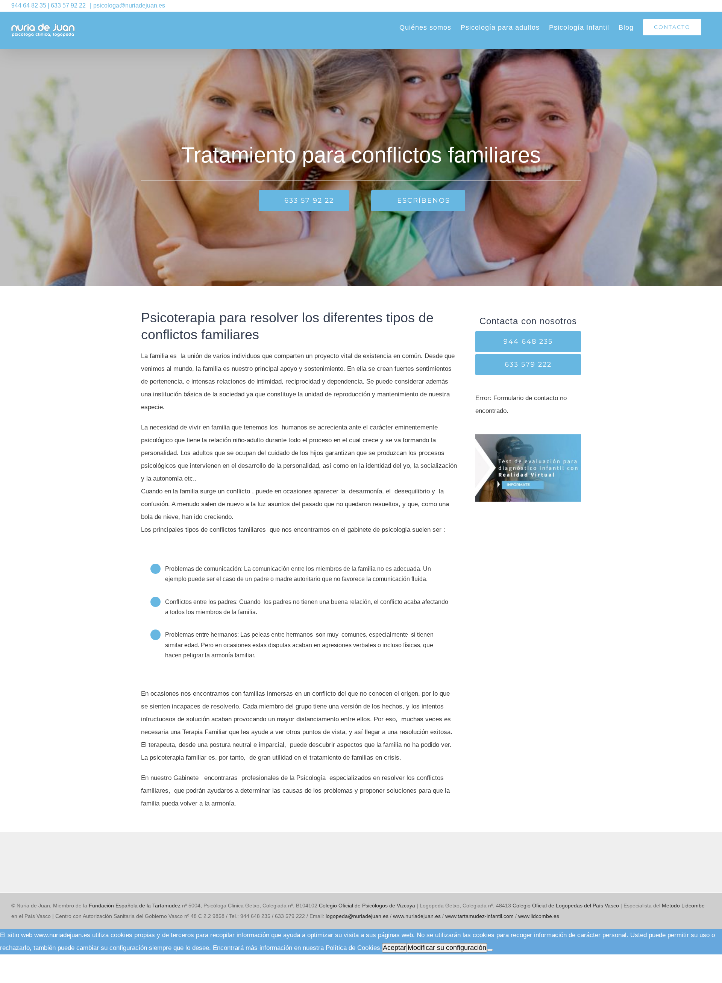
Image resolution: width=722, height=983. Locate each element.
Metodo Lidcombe (683, 906)
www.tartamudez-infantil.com (479, 916)
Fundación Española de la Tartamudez (134, 906)
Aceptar (394, 947)
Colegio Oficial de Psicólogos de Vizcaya (367, 906)
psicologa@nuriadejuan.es (129, 5)
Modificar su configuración (447, 947)
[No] (490, 950)
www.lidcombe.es (538, 916)
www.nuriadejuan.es (417, 916)
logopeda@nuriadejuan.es (357, 916)
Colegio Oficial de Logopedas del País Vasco (566, 906)
